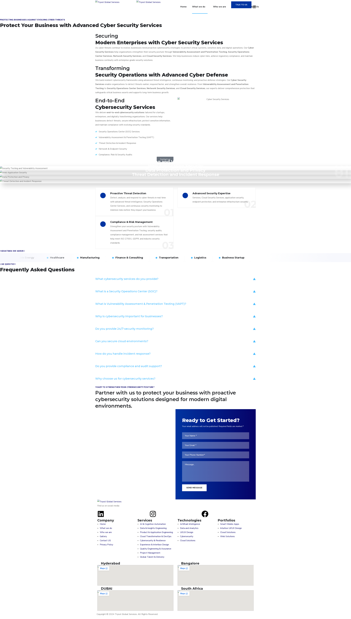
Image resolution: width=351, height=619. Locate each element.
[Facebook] (205, 514)
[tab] (175, 279)
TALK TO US (241, 4)
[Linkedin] (100, 514)
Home (183, 6)
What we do (198, 6)
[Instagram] (152, 514)
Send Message (194, 487)
